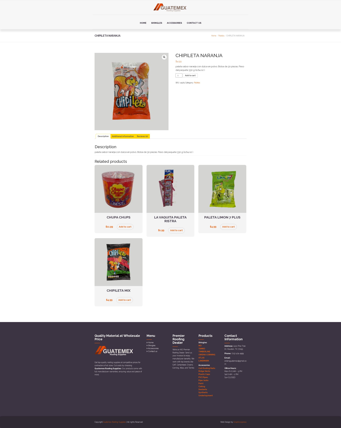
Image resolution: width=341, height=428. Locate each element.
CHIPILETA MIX (118, 290)
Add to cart (190, 75)
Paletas (221, 36)
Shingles (156, 23)
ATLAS (201, 358)
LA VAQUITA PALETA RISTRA (170, 219)
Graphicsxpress (240, 422)
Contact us (194, 23)
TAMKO (201, 349)
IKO (200, 346)
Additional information (123, 136)
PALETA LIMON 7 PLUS (222, 217)
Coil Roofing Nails (206, 368)
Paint (200, 383)
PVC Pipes (203, 377)
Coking (201, 386)
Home (143, 23)
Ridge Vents (204, 371)
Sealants (202, 389)
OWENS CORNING (206, 355)
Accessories (174, 23)
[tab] (103, 136)
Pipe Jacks (203, 380)
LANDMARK (203, 361)
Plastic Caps (204, 374)
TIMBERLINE (204, 352)
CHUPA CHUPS (118, 217)
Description (103, 136)
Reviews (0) (142, 136)
